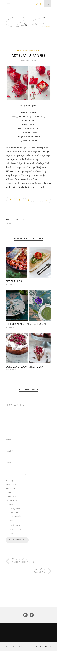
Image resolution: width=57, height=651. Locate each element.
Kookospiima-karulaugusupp (26, 323)
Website (9, 462)
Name (9, 440)
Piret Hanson (15, 219)
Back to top (42, 646)
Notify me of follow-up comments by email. (15, 514)
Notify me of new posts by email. (15, 529)
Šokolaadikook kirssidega (25, 366)
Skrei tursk (14, 281)
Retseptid (34, 50)
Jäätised (22, 50)
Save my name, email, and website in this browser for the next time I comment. (11, 492)
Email (9, 451)
